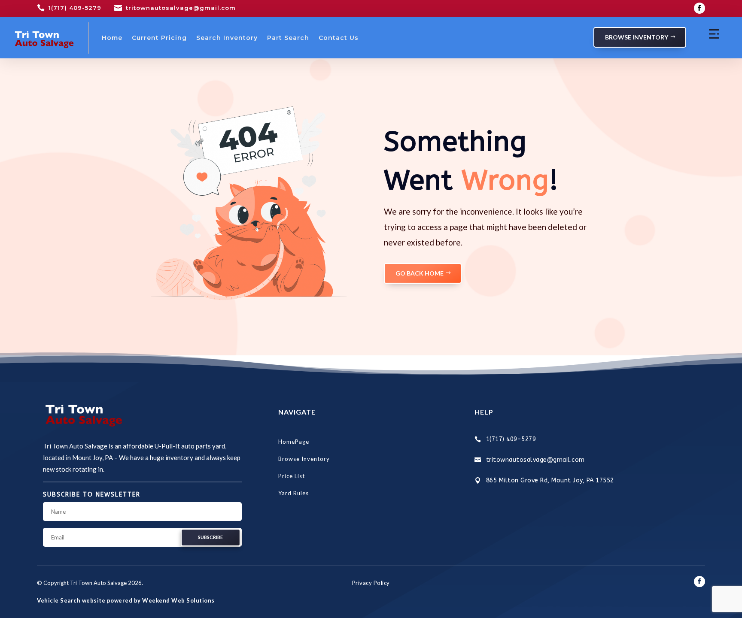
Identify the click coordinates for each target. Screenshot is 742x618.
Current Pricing (159, 38)
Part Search (288, 38)
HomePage (293, 441)
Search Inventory (227, 38)
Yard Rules (293, 493)
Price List (291, 476)
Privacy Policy (371, 582)
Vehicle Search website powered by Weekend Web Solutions (126, 600)
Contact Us (339, 38)
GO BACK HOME (419, 273)
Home (112, 38)
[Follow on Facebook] (699, 8)
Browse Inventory (636, 37)
